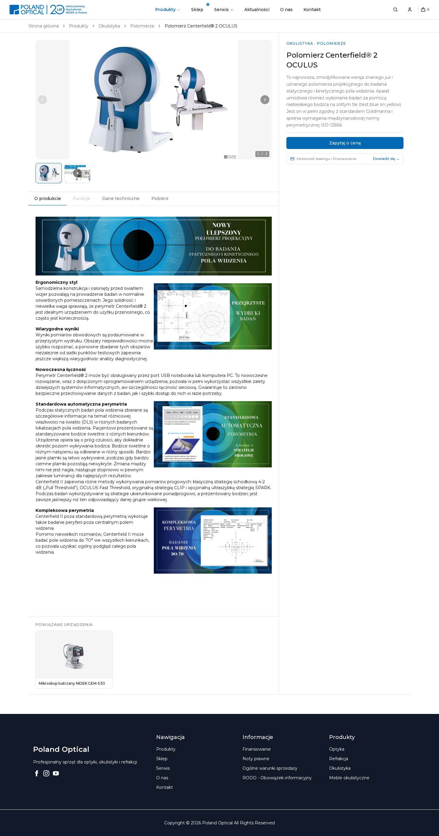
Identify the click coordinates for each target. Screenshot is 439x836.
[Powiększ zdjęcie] (154, 99)
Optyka (336, 749)
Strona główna (43, 26)
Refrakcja (338, 758)
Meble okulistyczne (349, 777)
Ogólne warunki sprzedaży (269, 768)
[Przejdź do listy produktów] (168, 9)
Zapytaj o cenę (345, 143)
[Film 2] (77, 173)
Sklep (197, 9)
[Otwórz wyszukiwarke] (395, 9)
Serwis (221, 9)
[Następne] (264, 99)
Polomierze (142, 26)
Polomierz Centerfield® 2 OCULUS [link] (201, 26)
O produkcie (47, 198)
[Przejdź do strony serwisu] (223, 9)
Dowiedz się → (386, 158)
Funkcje (81, 198)
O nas (286, 9)
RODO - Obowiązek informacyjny (277, 777)
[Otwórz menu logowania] (410, 9)
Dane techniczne (120, 198)
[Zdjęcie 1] (49, 173)
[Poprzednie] (42, 99)
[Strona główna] (48, 9)
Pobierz (159, 198)
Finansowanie (256, 749)
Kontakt (312, 9)
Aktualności (256, 9)
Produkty (165, 9)
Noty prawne (255, 758)
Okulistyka (109, 26)
